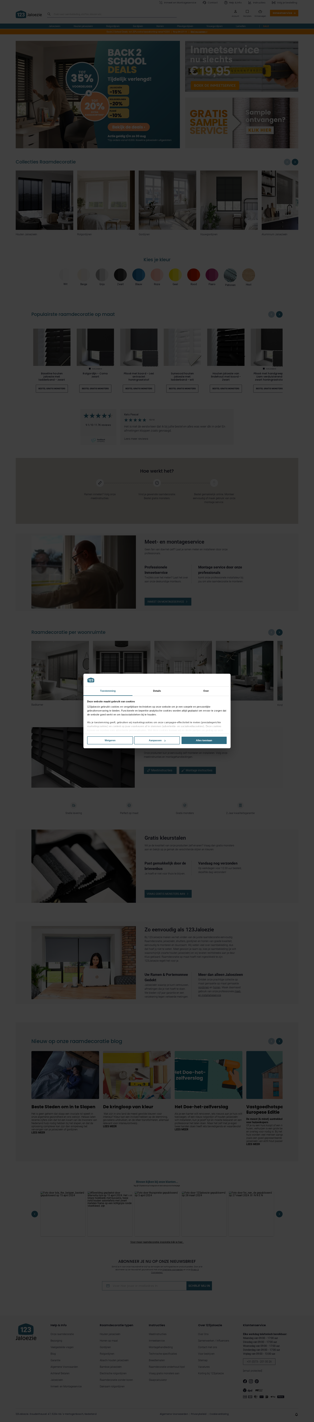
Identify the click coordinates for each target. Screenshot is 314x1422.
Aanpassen (155, 740)
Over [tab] (206, 690)
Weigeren (110, 740)
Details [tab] (157, 690)
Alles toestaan (204, 740)
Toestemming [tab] (108, 690)
